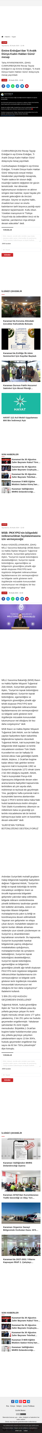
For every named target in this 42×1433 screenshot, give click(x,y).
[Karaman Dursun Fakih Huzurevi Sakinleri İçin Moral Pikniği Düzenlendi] (21, 371)
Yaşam (14, 37)
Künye (12, 1406)
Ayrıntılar (18, 1430)
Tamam (25, 1430)
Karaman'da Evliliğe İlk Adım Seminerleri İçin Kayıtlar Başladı (19, 354)
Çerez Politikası (28, 1406)
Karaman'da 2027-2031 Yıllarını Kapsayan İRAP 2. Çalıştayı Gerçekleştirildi (19, 1261)
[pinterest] (27, 86)
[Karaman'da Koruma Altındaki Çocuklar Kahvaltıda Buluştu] (21, 307)
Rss (7, 1406)
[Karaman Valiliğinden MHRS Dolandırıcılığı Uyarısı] (21, 1148)
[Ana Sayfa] (2, 37)
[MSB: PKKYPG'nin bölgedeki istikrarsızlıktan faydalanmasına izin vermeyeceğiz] (21, 617)
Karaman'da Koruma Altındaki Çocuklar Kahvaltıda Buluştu (18, 322)
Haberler (7, 37)
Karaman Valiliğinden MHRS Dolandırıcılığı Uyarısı (17, 1164)
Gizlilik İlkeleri (20, 1410)
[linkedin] (22, 86)
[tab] (7, 230)
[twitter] (8, 86)
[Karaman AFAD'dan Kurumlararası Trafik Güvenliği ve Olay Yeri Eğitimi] (21, 1181)
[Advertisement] (21, 21)
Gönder (7, 255)
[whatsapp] (13, 86)
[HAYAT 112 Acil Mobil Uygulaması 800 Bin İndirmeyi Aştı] (21, 403)
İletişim (19, 1406)
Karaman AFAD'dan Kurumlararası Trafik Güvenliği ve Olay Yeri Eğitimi (20, 1196)
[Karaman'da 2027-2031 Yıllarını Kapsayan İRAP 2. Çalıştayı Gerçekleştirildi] (21, 1245)
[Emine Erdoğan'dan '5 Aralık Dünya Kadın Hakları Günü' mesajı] (21, 104)
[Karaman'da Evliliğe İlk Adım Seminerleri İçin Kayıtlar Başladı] (21, 339)
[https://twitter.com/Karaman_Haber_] (16, 1401)
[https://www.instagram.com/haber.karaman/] (20, 1401)
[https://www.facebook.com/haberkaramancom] (12, 1401)
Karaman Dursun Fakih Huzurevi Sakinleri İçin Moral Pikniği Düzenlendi (20, 387)
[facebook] (3, 86)
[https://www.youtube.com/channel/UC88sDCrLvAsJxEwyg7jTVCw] (24, 1401)
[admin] (28, 1401)
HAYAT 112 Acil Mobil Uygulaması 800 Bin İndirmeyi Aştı (20, 419)
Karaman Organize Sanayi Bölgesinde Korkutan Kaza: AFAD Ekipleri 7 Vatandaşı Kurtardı (20, 1228)
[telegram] (17, 86)
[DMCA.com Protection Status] (21, 1414)
